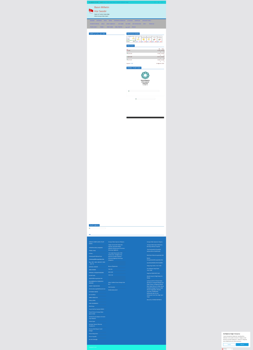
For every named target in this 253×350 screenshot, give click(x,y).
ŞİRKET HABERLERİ (111, 23)
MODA (105, 20)
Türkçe (225, 348)
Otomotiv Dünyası (94, 23)
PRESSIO (134, 27)
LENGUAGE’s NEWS (146, 20)
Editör (150, 213)
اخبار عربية (128, 27)
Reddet (229, 344)
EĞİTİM (110, 20)
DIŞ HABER (128, 23)
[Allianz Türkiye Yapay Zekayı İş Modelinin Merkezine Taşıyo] (158, 117)
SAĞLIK (102, 23)
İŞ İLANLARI (130, 20)
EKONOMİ (92, 20)
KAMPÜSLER (137, 20)
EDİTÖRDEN (99, 20)
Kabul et (242, 344)
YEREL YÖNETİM (118, 27)
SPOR (144, 23)
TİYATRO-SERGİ (93, 27)
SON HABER (120, 23)
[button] (151, 21)
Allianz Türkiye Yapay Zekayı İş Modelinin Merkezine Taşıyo (155, 210)
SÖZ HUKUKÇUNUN (136, 23)
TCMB (131, 63)
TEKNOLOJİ (151, 23)
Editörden (149, 206)
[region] (235, 339)
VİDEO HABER (110, 27)
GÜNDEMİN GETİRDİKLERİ (119, 20)
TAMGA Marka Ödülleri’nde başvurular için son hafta (114, 2)
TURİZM (101, 27)
